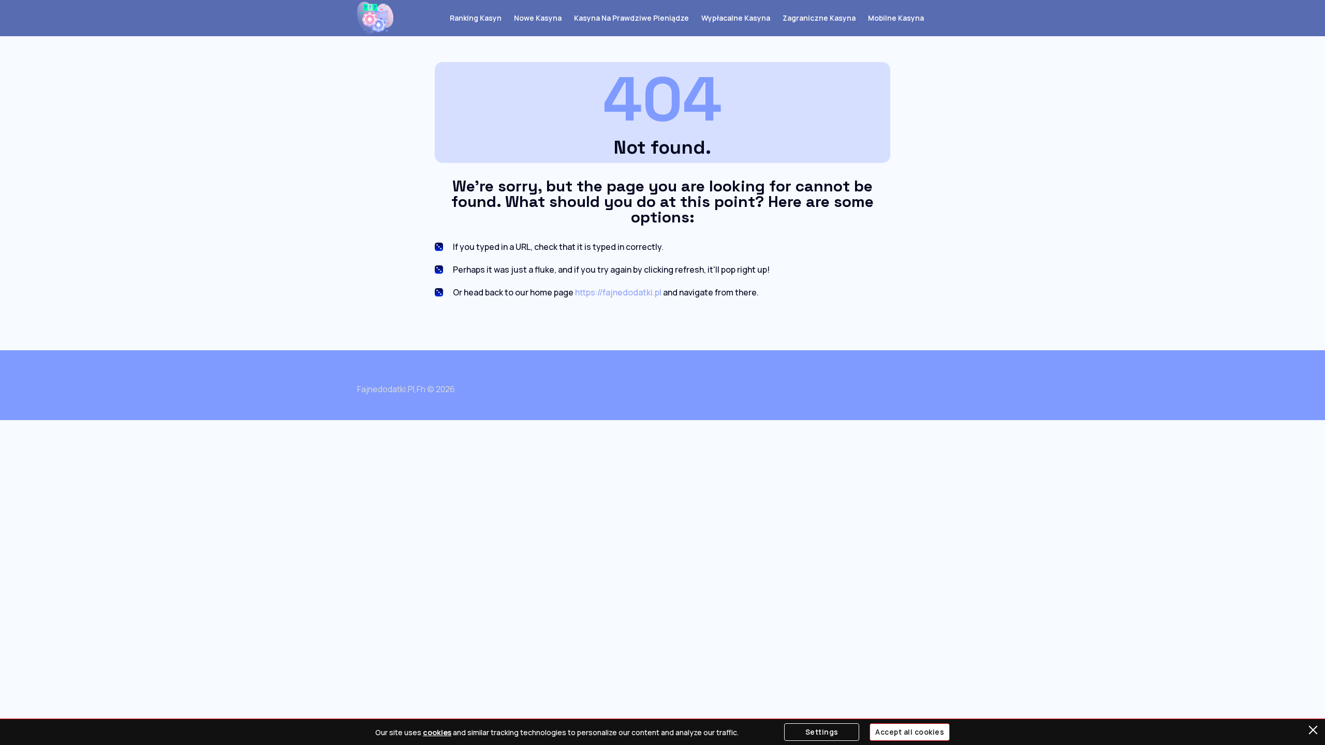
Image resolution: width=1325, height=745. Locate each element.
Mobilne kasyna (896, 18)
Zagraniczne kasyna (819, 18)
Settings (821, 732)
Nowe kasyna (538, 18)
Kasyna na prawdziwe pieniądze (631, 18)
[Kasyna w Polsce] (375, 18)
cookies (437, 732)
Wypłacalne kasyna (735, 18)
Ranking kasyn (476, 18)
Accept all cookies (909, 732)
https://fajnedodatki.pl (618, 292)
